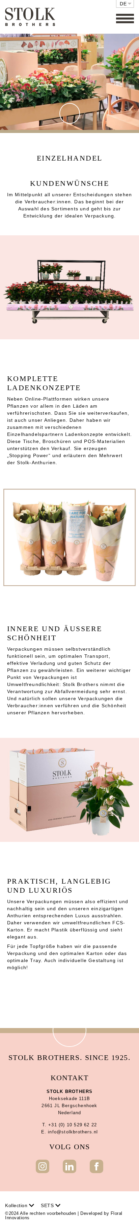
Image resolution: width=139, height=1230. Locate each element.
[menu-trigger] (125, 18)
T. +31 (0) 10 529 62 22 (69, 1124)
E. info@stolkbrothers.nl (69, 1131)
